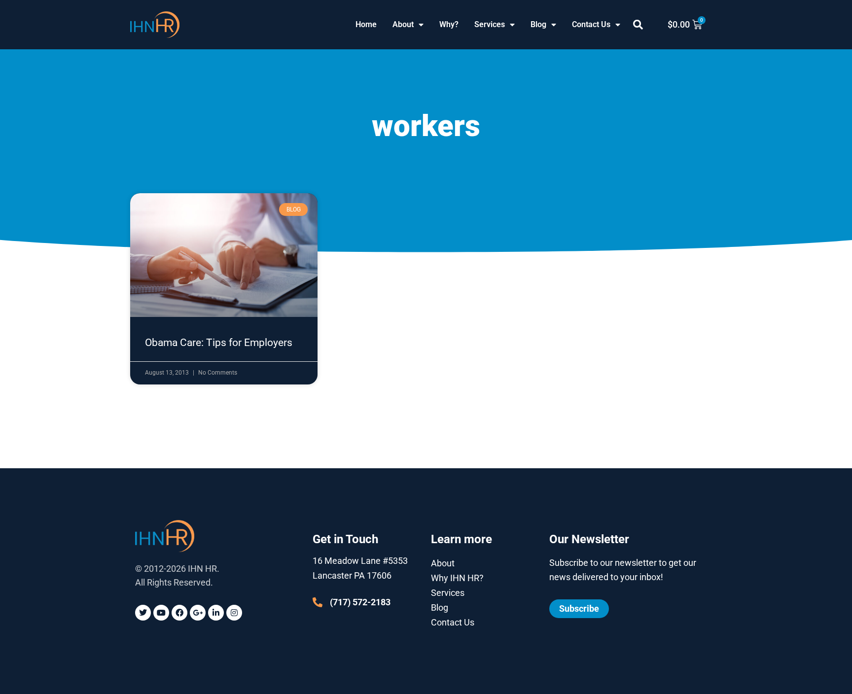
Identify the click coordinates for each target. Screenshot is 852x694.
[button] (638, 25)
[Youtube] (161, 613)
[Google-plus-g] (198, 613)
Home (366, 24)
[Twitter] (143, 613)
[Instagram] (234, 613)
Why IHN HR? (457, 578)
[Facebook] (179, 613)
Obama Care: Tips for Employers (218, 342)
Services (489, 24)
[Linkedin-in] (216, 613)
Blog (538, 24)
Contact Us (591, 24)
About (403, 24)
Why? (449, 24)
